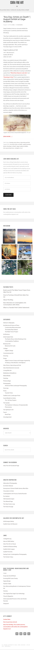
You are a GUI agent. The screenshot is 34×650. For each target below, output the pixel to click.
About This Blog (8, 300)
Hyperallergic (7, 581)
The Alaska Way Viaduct (11, 329)
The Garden (6, 403)
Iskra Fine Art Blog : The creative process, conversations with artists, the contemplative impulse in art (15, 627)
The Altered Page (8, 501)
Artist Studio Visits (8, 337)
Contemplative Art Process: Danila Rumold (14, 493)
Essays (5, 358)
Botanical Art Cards (10, 346)
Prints (4, 391)
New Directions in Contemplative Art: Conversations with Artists (14, 304)
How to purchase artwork (10, 622)
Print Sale (5, 388)
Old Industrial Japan (8, 499)
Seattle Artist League (9, 549)
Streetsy (5, 591)
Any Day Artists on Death (16, 144)
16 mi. (5, 573)
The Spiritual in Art (8, 409)
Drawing (11, 142)
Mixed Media (6, 375)
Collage (5, 348)
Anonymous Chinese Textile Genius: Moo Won (15, 488)
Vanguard (6, 603)
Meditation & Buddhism (9, 373)
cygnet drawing (26, 144)
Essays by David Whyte (9, 576)
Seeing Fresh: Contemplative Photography (15, 554)
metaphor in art (19, 148)
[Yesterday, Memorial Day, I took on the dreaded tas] (9, 251)
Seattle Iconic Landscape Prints (11, 395)
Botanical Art (6, 343)
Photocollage (7, 381)
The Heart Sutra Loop (9, 504)
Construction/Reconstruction (13, 327)
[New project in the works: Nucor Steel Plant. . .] (24, 251)
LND (3, 646)
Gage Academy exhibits (22, 146)
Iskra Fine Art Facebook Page (11, 465)
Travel (5, 412)
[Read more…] (7, 136)
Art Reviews (6, 334)
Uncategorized (7, 417)
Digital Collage (9, 350)
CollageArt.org (7, 538)
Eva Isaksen (6, 496)
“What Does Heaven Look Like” (18, 73)
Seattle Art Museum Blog (10, 546)
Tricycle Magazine (8, 596)
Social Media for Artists (9, 398)
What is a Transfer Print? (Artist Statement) (16, 307)
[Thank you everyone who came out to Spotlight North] (24, 267)
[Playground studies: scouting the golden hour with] (9, 236)
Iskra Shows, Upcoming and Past (22, 142)
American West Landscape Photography (16, 385)
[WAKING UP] (9, 267)
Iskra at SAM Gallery (8, 541)
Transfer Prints (9, 393)
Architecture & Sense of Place (11, 325)
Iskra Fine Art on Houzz (9, 544)
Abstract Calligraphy (8, 322)
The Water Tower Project (11, 331)
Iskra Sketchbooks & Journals (11, 368)
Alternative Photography (10, 483)
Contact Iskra (6, 619)
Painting (5, 378)
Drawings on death (11, 146)
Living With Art (7, 370)
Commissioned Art (8, 353)
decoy (4, 146)
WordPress (8, 646)
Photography (7, 383)
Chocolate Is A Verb (8, 491)
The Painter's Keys (8, 557)
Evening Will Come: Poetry (10, 578)
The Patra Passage (8, 506)
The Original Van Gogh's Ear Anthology (14, 593)
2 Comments (19, 24)
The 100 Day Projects (10, 400)
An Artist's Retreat (8, 486)
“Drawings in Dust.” (8, 77)
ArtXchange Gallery (8, 521)
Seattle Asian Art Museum (10, 524)
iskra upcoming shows (8, 148)
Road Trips (8, 414)
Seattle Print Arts (7, 551)
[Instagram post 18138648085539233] (24, 236)
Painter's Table (7, 583)
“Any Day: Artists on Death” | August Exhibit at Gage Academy (16, 19)
